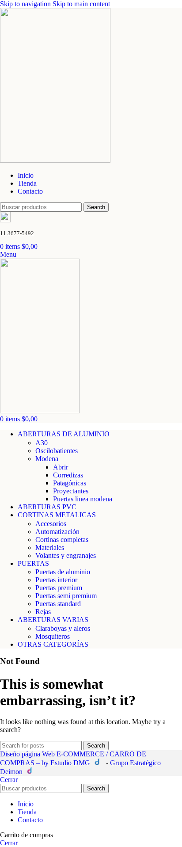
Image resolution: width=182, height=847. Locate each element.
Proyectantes (70, 491)
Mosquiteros (52, 636)
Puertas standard (58, 603)
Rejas (43, 611)
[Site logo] (55, 160)
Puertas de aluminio (62, 572)
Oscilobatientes (56, 450)
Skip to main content (81, 4)
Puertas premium (58, 587)
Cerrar (9, 779)
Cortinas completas (61, 539)
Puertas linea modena (82, 499)
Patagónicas (69, 483)
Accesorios (50, 523)
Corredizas (68, 475)
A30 (41, 442)
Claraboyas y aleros (62, 628)
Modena (46, 458)
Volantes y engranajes (65, 555)
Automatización (57, 531)
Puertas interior (56, 580)
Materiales (49, 547)
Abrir (60, 467)
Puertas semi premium (66, 595)
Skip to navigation (26, 4)
